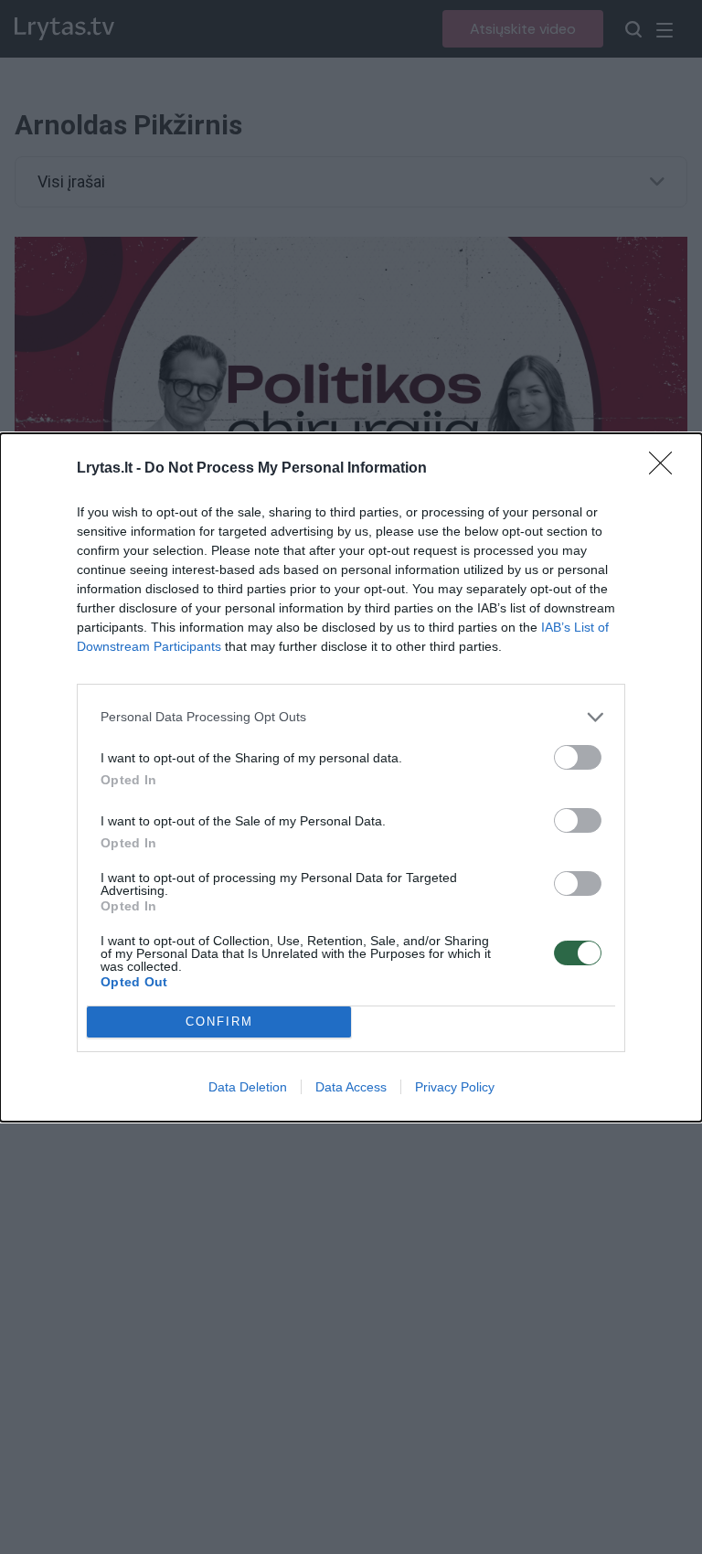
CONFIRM (219, 1021)
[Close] (666, 469)
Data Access (351, 1087)
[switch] (577, 757)
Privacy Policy (455, 1087)
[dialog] (351, 777)
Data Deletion (247, 1087)
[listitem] (351, 717)
